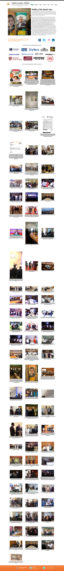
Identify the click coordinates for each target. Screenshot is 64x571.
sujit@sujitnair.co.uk (35, 568)
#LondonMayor (14, 40)
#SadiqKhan (19, 40)
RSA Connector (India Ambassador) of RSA (22, 4)
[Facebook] (39, 40)
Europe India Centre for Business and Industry (45, 24)
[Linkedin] (53, 40)
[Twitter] (44, 40)
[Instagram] (48, 40)
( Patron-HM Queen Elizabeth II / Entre (16, 5)
